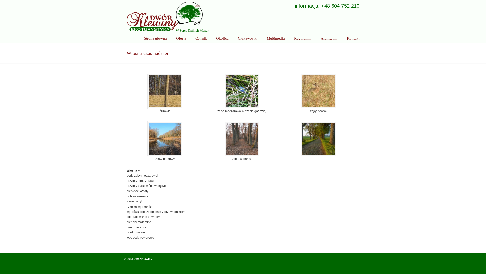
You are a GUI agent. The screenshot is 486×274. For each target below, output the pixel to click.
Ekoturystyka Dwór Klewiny (164, 16)
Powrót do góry (351, 258)
